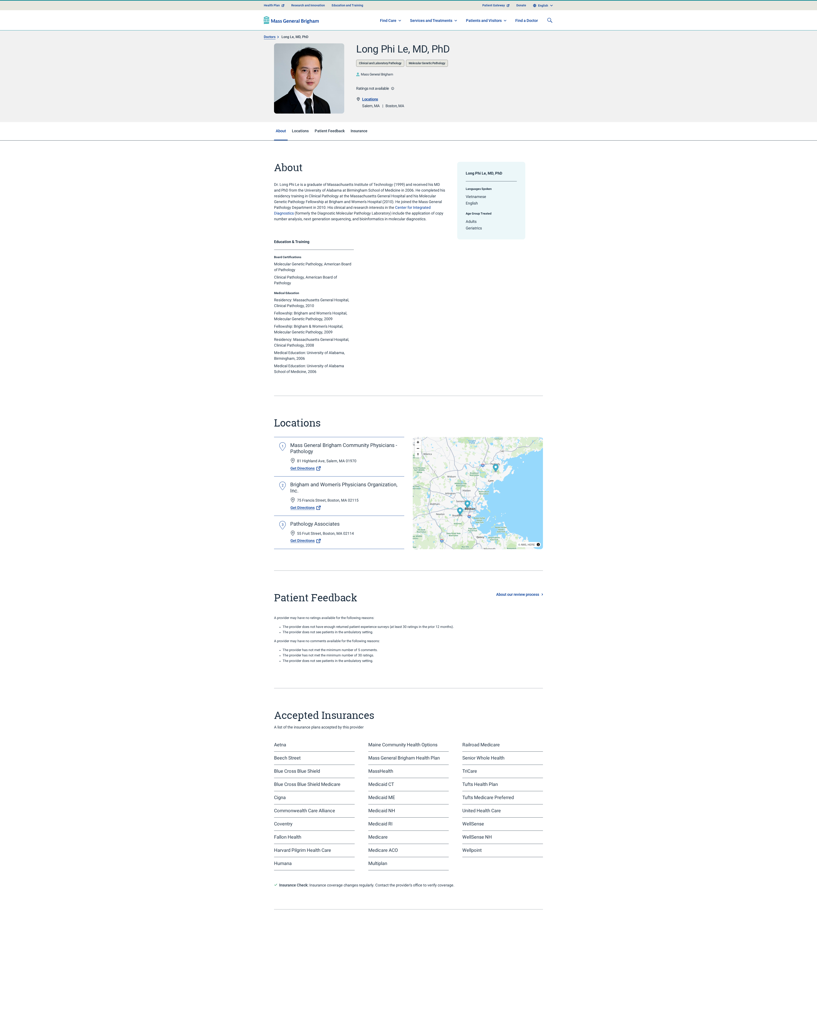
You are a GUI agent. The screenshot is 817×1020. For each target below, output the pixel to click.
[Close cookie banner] (536, 1009)
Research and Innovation (308, 20)
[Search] (549, 35)
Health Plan (272, 20)
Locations (370, 114)
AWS (523, 560)
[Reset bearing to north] (418, 470)
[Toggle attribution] (538, 559)
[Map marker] (495, 483)
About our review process (517, 609)
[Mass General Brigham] (291, 35)
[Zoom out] (418, 464)
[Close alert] (540, 5)
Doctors (270, 52)
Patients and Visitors (484, 35)
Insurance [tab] (359, 146)
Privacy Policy (344, 1012)
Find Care (388, 35)
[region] (478, 508)
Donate (521, 20)
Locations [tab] (300, 146)
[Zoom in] (418, 457)
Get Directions (302, 483)
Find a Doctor (526, 36)
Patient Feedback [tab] (330, 146)
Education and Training (347, 20)
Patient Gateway (493, 20)
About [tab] (281, 146)
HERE (531, 560)
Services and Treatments (431, 35)
